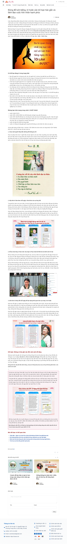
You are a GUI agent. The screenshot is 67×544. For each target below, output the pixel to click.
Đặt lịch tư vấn (50, 5)
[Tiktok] (39, 533)
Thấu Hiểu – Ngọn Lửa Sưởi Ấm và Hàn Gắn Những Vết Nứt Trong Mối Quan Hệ (29, 435)
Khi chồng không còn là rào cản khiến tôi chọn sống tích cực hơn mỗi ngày (28, 437)
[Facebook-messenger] (41, 533)
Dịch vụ (36, 5)
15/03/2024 (15, 484)
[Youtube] (37, 533)
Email (35, 505)
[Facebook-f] (35, 533)
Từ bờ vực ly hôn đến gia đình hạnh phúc (20, 440)
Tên (11, 505)
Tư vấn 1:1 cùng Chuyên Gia (19, 5)
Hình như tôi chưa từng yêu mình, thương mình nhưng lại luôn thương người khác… (30, 439)
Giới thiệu (8, 5)
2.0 (13, 449)
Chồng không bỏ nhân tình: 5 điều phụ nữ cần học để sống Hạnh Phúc (46, 477)
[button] (56, 1)
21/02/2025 (41, 484)
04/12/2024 (13, 18)
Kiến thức (30, 5)
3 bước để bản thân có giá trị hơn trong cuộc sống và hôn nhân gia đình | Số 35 (20, 477)
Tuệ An (12, 16)
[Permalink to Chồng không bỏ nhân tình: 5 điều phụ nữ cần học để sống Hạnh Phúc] (46, 466)
